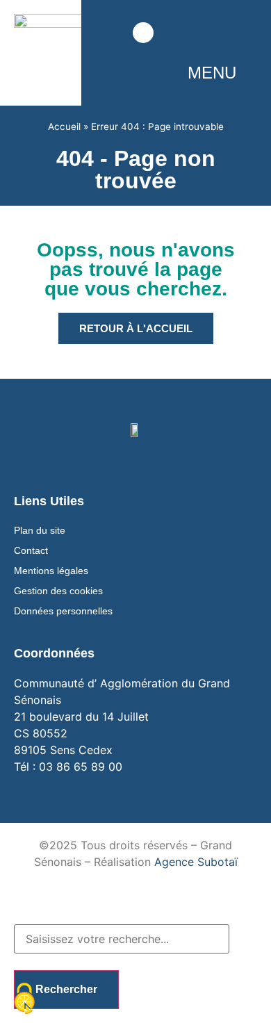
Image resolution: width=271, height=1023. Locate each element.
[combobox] (121, 939)
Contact (31, 550)
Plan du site (39, 530)
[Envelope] (106, 33)
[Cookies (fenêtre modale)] (24, 999)
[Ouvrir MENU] (246, 72)
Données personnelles (63, 610)
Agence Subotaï (196, 862)
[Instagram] (201, 33)
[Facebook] (179, 33)
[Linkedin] (246, 33)
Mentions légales (51, 570)
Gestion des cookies (58, 590)
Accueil (64, 126)
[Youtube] (224, 33)
